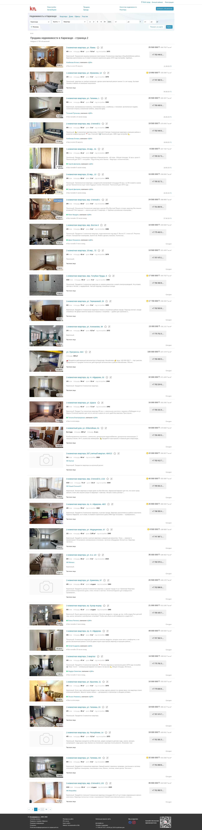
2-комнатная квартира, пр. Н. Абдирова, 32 (85, 377)
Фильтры (36, 27)
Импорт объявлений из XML (71, 825)
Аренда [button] (85, 10)
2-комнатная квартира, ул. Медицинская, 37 (85, 530)
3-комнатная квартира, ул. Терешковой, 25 (85, 301)
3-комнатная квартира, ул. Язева (80, 48)
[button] (147, 73)
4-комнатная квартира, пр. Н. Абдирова (83, 631)
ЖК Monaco (70, 562)
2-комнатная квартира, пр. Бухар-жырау (84, 606)
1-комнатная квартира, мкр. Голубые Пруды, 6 (86, 276)
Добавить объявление (164, 8)
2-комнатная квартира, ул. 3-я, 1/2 (81, 555)
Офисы (77, 16)
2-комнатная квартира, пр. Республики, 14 (84, 732)
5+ (105, 22)
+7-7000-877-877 (101, 827)
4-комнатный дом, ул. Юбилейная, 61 (82, 428)
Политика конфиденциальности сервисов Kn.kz (44, 827)
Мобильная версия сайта (103, 819)
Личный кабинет (157, 2)
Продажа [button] (86, 7)
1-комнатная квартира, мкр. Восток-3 (82, 225)
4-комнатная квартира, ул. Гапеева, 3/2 (83, 758)
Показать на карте (156, 27)
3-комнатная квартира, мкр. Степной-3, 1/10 (85, 479)
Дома (71, 16)
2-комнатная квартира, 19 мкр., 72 (81, 250)
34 (46, 809)
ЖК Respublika (71, 790)
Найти (169, 27)
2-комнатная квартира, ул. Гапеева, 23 (83, 707)
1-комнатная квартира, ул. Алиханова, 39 (84, 327)
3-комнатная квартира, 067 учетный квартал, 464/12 (89, 453)
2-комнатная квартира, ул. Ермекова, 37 (84, 580)
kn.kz (31, 33)
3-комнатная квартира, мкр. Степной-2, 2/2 (85, 783)
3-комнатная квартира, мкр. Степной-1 (83, 200)
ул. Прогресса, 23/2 (74, 352)
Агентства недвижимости (128, 7)
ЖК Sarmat (70, 461)
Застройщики (51, 10)
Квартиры (63, 16)
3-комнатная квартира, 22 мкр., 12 (81, 174)
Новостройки (51, 7)
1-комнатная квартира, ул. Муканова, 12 (84, 73)
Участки (85, 16)
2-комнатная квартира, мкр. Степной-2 (83, 124)
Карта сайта (66, 823)
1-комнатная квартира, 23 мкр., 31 (81, 149)
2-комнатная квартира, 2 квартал (80, 656)
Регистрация (169, 2)
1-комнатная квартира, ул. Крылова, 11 (83, 682)
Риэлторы (123, 10)
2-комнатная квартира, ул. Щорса (81, 403)
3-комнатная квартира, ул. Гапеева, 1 (82, 98)
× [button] (46, 22)
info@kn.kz (100, 823)
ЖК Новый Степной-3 (73, 486)
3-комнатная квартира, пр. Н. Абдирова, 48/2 (86, 504)
